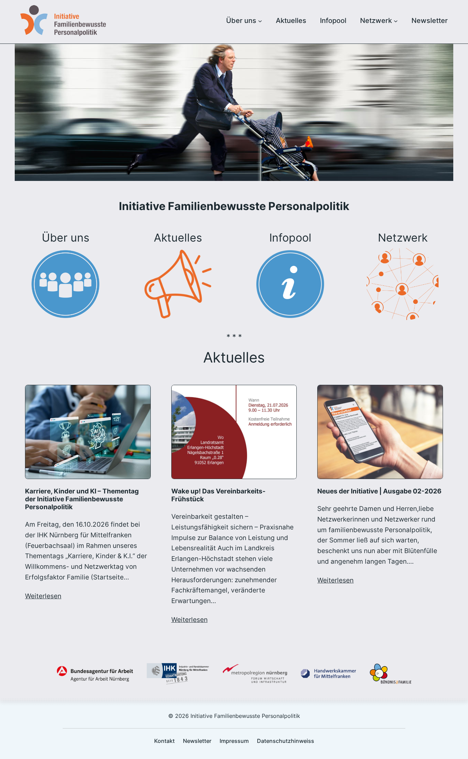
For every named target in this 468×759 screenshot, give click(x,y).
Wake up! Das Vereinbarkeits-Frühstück (218, 495)
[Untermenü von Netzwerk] (396, 21)
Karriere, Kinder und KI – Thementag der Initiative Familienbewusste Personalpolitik (82, 499)
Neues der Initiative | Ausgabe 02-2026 (379, 491)
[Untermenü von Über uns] (260, 21)
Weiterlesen (43, 596)
